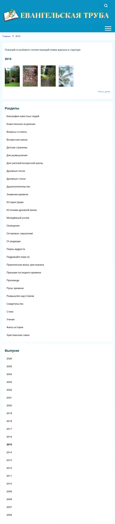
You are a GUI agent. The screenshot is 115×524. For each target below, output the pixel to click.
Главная (6, 36)
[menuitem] (57, 116)
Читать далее (104, 91)
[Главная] (56, 15)
